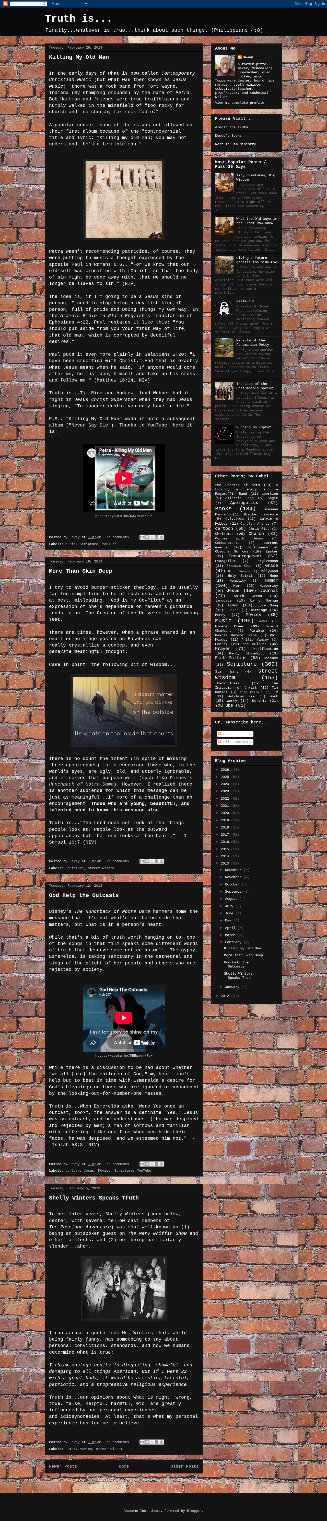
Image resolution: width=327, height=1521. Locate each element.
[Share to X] (151, 537)
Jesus (89, 1171)
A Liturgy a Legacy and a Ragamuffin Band (246, 489)
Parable (257, 631)
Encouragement (245, 556)
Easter (272, 551)
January (233, 987)
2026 (226, 770)
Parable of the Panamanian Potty (252, 342)
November (234, 877)
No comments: (120, 537)
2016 (226, 842)
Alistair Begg (239, 498)
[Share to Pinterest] (161, 537)
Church (256, 533)
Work (274, 696)
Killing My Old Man (79, 57)
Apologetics (244, 502)
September (235, 892)
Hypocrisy (269, 586)
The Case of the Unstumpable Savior (254, 386)
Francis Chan (239, 566)
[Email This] (142, 537)
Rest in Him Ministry (235, 144)
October (233, 884)
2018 (226, 827)
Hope (274, 576)
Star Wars (226, 672)
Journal (269, 590)
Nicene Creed (229, 626)
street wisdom (101, 868)
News (263, 621)
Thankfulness (227, 683)
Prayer (222, 648)
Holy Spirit (240, 576)
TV (276, 692)
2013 (226, 863)
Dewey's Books (228, 136)
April (231, 928)
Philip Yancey (255, 640)
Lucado (232, 610)
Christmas (224, 534)
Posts (227, 734)
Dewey (248, 57)
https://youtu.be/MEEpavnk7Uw (124, 1056)
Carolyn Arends (255, 524)
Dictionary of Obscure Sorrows (246, 549)
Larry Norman (264, 600)
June (230, 913)
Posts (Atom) (138, 1480)
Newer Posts (63, 1466)
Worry (232, 701)
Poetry (221, 644)
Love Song (268, 605)
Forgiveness (266, 561)
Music (70, 544)
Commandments (227, 543)
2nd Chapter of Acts (237, 485)
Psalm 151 (245, 301)
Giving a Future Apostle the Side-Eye (256, 260)
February (234, 942)
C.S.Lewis (234, 519)
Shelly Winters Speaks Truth (94, 1198)
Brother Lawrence (261, 514)
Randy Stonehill (246, 653)
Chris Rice (259, 529)
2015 (226, 849)
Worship (259, 701)
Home (124, 1466)
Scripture (89, 544)
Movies (104, 1171)
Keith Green (248, 596)
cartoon (72, 1171)
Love (233, 605)
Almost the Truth (231, 127)
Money (220, 615)
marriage (259, 610)
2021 (226, 806)
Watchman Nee (241, 696)
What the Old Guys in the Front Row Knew (256, 221)
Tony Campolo (251, 692)
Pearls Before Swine (236, 635)
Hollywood (269, 571)
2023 (226, 791)
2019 (226, 820)
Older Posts (185, 1466)
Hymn (237, 586)
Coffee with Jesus (239, 538)
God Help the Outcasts (84, 895)
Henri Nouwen (239, 571)
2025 (226, 777)
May (229, 920)
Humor (70, 1449)
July (230, 906)
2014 (226, 856)
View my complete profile (239, 103)
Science (271, 658)
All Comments (234, 742)
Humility (238, 581)
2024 (226, 784)
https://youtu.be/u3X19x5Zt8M (124, 516)
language (223, 600)
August (232, 899)
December (234, 870)
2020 (226, 813)
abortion (270, 494)
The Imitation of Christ (246, 685)
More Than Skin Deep (80, 571)
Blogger (194, 1511)
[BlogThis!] (146, 537)
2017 (226, 835)
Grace (271, 565)
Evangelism (225, 561)
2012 (226, 996)
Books (223, 508)
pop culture (254, 644)
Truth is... (78, 19)
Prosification (264, 649)
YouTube (109, 544)
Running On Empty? (253, 427)
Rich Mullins (231, 657)
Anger (273, 498)
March (231, 935)
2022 (226, 799)
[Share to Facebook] (156, 537)
